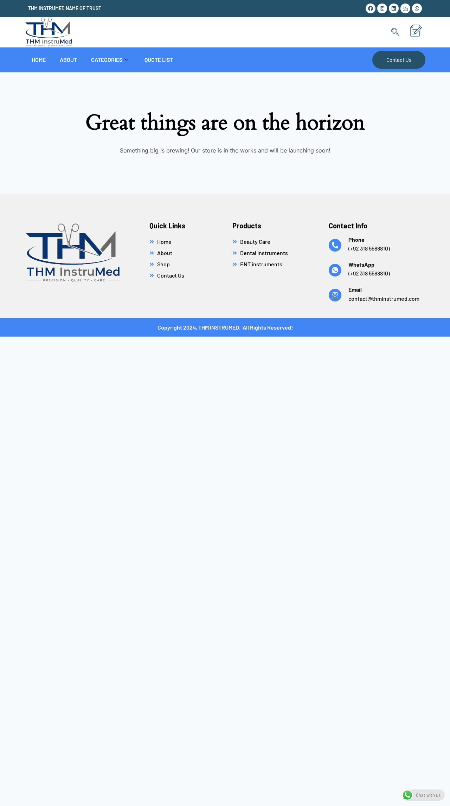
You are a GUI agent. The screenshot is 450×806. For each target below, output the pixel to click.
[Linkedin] (394, 8)
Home (39, 59)
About (68, 59)
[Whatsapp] (417, 8)
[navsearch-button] (395, 32)
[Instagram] (382, 8)
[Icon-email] (405, 8)
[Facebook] (370, 8)
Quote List (158, 59)
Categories (106, 59)
